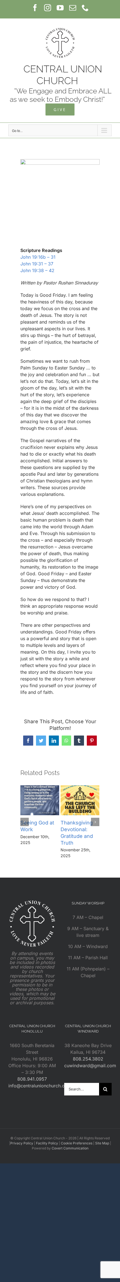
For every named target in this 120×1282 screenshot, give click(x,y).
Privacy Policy (21, 1143)
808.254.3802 (88, 1059)
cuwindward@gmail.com (90, 1065)
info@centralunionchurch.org (38, 1085)
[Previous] (24, 822)
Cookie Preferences (76, 1143)
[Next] (95, 822)
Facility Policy (47, 1143)
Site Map (102, 1143)
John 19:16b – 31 (38, 257)
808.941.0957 (32, 1079)
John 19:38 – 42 (37, 270)
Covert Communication (70, 1148)
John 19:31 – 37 (36, 264)
